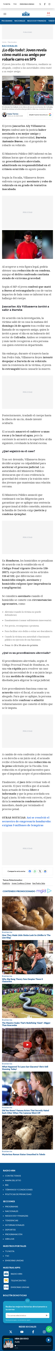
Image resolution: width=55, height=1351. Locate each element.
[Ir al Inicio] (25, 14)
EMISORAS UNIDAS (27, 4)
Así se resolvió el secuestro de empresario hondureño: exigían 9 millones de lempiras (26, 821)
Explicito (6, 883)
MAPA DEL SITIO (13, 1180)
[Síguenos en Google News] (45, 871)
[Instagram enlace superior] (49, 4)
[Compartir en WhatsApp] (35, 871)
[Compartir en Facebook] (30, 871)
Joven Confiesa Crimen (21, 883)
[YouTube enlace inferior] (21, 1331)
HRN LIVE (9, 1239)
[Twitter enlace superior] (40, 4)
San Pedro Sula (38, 883)
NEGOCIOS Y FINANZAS (36, 21)
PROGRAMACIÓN (13, 1234)
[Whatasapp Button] (49, 1329)
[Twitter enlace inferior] (10, 1331)
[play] (48, 1340)
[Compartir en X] (40, 871)
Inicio (4, 42)
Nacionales (12, 42)
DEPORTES (10, 1229)
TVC (15, 4)
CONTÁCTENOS (13, 1175)
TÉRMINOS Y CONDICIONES (18, 1189)
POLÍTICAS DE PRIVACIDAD (18, 1194)
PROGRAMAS (7, 21)
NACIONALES (19, 21)
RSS (6, 1185)
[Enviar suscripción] (46, 1315)
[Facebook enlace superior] (45, 4)
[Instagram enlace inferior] (44, 1331)
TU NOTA (6, 4)
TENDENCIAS (11, 1220)
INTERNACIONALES (14, 1225)
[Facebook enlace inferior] (33, 1331)
